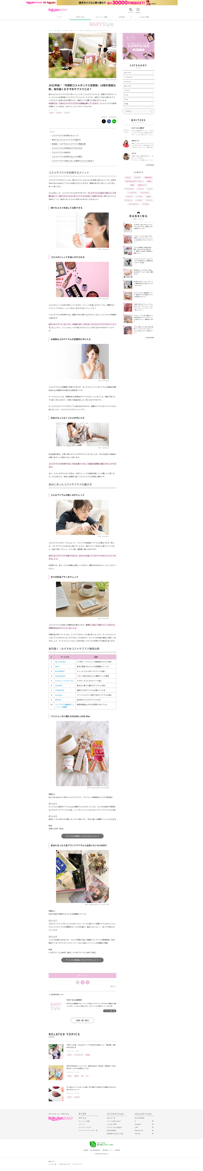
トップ (59, 17)
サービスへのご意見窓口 (114, 1127)
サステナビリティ (78, 1164)
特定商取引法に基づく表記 (115, 1133)
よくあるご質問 (144, 17)
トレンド (140, 189)
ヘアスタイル (132, 193)
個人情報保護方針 (95, 1150)
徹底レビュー (142, 185)
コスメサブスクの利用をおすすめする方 (67, 148)
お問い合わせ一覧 (64, 1164)
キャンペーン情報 (101, 17)
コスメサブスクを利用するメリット (65, 135)
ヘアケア (127, 90)
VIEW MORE (149, 165)
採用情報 (117, 1150)
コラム (126, 99)
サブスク (67, 112)
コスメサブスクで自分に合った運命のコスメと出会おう (73, 160)
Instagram (138, 1124)
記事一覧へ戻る (82, 1020)
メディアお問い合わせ (114, 1121)
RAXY (57, 666)
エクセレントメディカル (64, 680)
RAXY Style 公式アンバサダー (134, 181)
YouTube (137, 1133)
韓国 (132, 185)
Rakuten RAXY (58, 10)
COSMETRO (59, 690)
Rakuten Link (139, 1130)
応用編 (87, 1055)
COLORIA (58, 685)
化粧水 (148, 196)
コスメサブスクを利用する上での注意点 (67, 156)
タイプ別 (145, 204)
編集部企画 (148, 177)
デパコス (139, 200)
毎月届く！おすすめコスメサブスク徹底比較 (69, 144)
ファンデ (149, 200)
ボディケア (127, 86)
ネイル (126, 95)
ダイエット (128, 200)
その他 (56, 110)
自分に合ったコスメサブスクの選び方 (66, 139)
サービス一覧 (52, 1164)
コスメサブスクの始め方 (61, 152)
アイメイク (127, 81)
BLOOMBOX (59, 671)
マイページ (82, 1124)
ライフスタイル (78, 1055)
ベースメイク (128, 77)
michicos (58, 695)
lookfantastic (60, 676)
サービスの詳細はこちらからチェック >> (82, 836)
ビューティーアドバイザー (87, 1130)
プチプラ (129, 196)
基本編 (76, 1076)
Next (112, 986)
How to (51, 112)
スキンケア (127, 73)
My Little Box (60, 661)
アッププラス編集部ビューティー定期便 (64, 705)
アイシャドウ (129, 189)
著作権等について (108, 1150)
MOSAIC (58, 699)
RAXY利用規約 (111, 1130)
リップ (150, 189)
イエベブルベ (145, 193)
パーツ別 (139, 196)
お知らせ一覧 (111, 1118)
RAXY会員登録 (139, 1118)
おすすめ (59, 112)
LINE (136, 1127)
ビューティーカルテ (85, 1127)
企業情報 (85, 1150)
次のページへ (82, 975)
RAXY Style (80, 17)
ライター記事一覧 (110, 1011)
